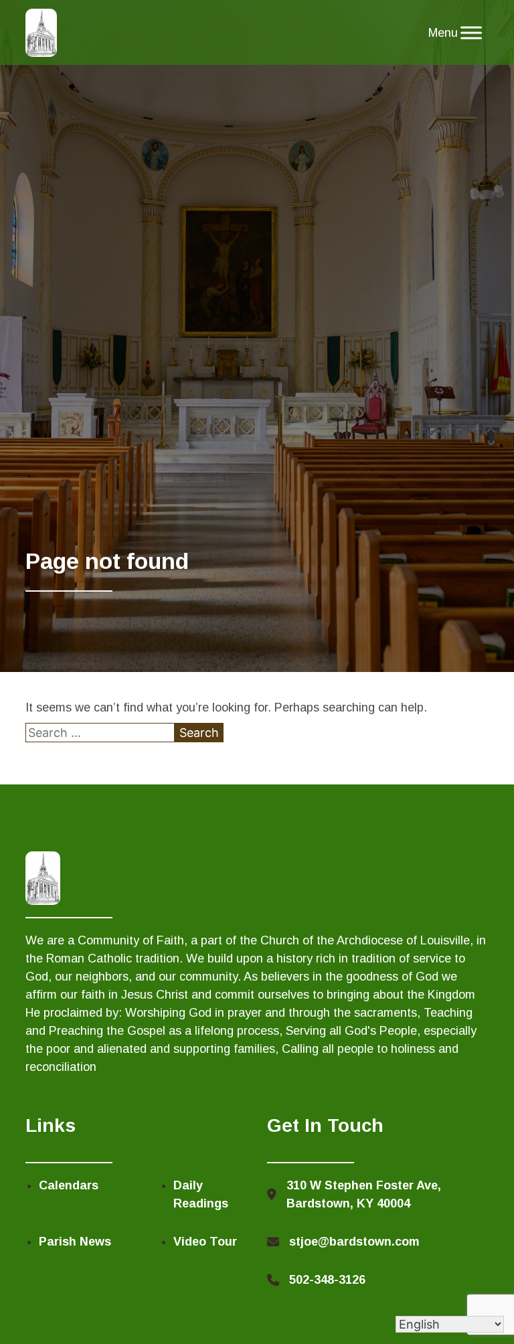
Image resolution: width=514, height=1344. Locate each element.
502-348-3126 (327, 1279)
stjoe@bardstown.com (354, 1241)
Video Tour (205, 1241)
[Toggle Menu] (471, 33)
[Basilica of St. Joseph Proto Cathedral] (41, 33)
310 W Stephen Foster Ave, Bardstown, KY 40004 (363, 1194)
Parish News (75, 1241)
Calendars (68, 1185)
